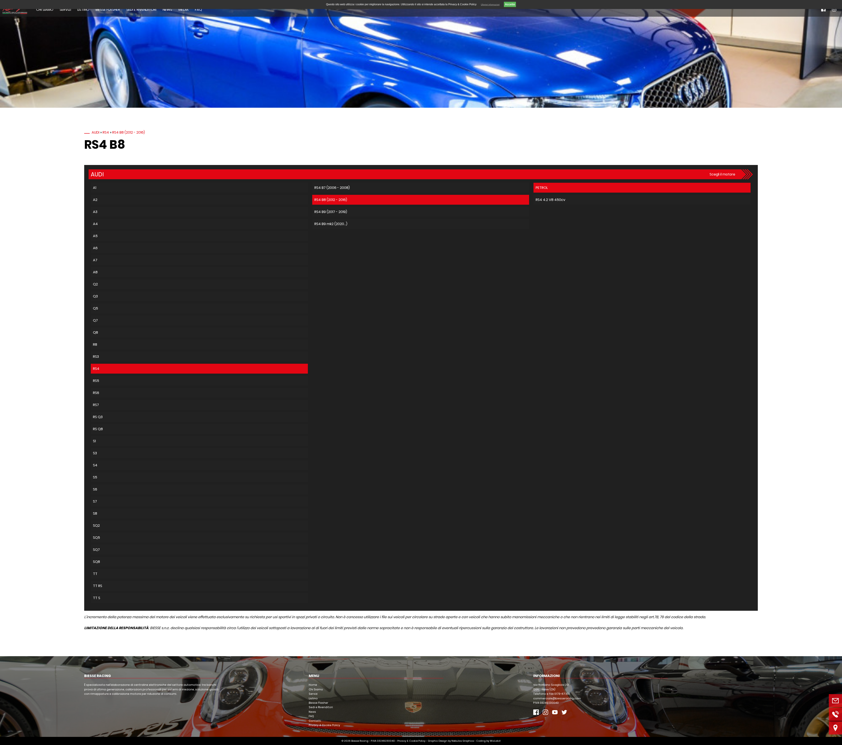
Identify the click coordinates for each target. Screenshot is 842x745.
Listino (83, 9)
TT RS (97, 585)
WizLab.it (495, 741)
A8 (95, 272)
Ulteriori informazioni (490, 5)
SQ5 (96, 537)
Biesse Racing (359, 741)
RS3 (96, 356)
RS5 (96, 380)
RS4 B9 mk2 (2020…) (330, 223)
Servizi (65, 9)
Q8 (95, 332)
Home (313, 685)
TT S (96, 597)
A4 (95, 223)
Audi (95, 132)
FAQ (198, 9)
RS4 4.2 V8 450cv (550, 199)
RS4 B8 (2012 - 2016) (128, 132)
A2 (95, 199)
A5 (95, 235)
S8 (95, 513)
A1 (94, 187)
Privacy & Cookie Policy (324, 725)
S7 (95, 501)
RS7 (96, 404)
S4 (95, 465)
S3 (95, 453)
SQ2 (96, 525)
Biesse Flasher (108, 9)
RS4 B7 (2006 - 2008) (332, 187)
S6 (95, 489)
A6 (95, 248)
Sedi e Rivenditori (141, 9)
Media (183, 9)
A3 (95, 211)
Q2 (95, 284)
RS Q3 (98, 416)
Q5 (95, 308)
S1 (94, 441)
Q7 (95, 320)
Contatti (315, 721)
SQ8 (96, 561)
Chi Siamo (44, 9)
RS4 (106, 132)
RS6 (96, 392)
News (167, 9)
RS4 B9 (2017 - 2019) (330, 211)
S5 (95, 477)
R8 (95, 344)
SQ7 (96, 549)
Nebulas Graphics (462, 741)
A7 (95, 260)
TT (95, 573)
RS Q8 (98, 429)
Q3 (95, 296)
